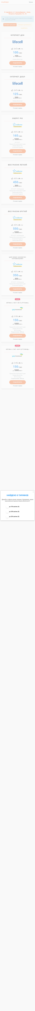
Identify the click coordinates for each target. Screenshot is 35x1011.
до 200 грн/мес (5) (14, 511)
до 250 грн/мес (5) (14, 516)
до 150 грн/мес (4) (14, 506)
